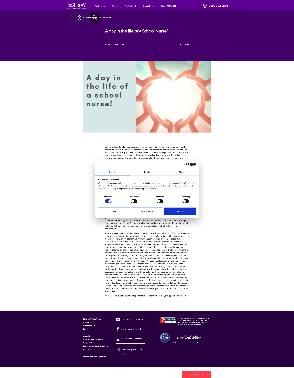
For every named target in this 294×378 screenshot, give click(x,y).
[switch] (134, 201)
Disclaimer (93, 357)
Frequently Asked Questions (95, 346)
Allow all (180, 211)
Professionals (130, 6)
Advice (115, 6)
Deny (114, 211)
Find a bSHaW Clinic (92, 319)
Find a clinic (100, 6)
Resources (87, 350)
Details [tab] (147, 172)
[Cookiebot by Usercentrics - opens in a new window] (186, 164)
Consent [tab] (112, 172)
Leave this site (196, 374)
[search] (79, 17)
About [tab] (181, 172)
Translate (130, 354)
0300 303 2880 (218, 5)
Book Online (148, 6)
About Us (87, 336)
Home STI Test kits (169, 6)
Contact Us (88, 343)
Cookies (86, 357)
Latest (86, 329)
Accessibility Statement (93, 339)
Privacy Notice (102, 357)
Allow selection (147, 211)
